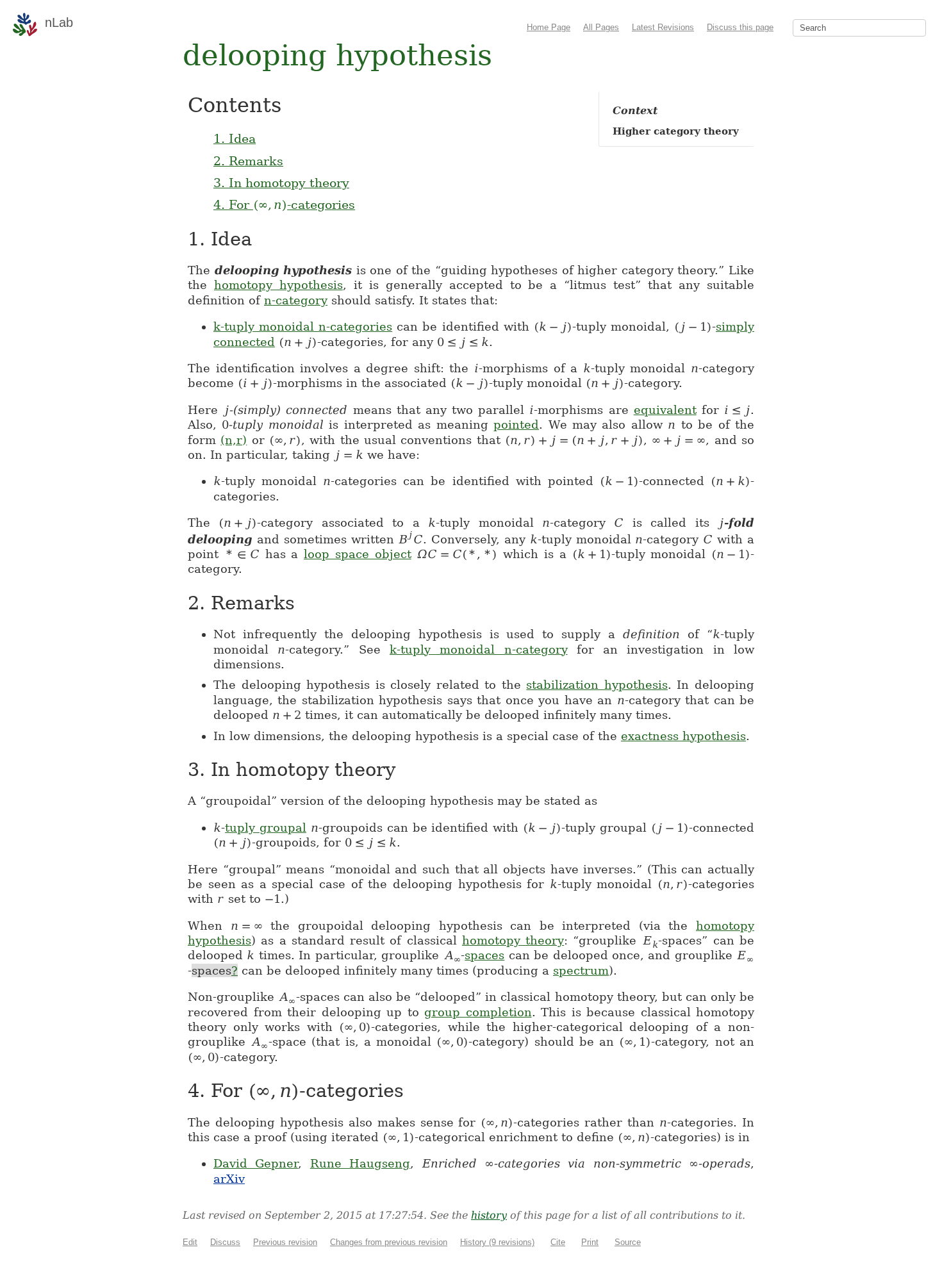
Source (628, 1242)
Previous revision (285, 1242)
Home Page (548, 27)
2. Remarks (248, 161)
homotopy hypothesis (278, 285)
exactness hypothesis (683, 736)
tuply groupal (265, 827)
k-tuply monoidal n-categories (302, 326)
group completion (478, 1012)
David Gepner (255, 1163)
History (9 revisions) (497, 1242)
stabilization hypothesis (597, 684)
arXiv (229, 1178)
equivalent (665, 409)
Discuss (225, 1242)
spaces (484, 955)
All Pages (601, 27)
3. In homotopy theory (281, 183)
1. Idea (234, 138)
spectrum (581, 970)
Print (590, 1242)
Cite (557, 1242)
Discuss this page (740, 27)
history (489, 1215)
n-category (295, 300)
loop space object (357, 554)
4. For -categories (284, 204)
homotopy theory (513, 940)
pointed (516, 424)
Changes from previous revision (388, 1242)
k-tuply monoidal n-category (479, 649)
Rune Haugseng (360, 1163)
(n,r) (233, 440)
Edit (190, 1242)
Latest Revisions (663, 27)
